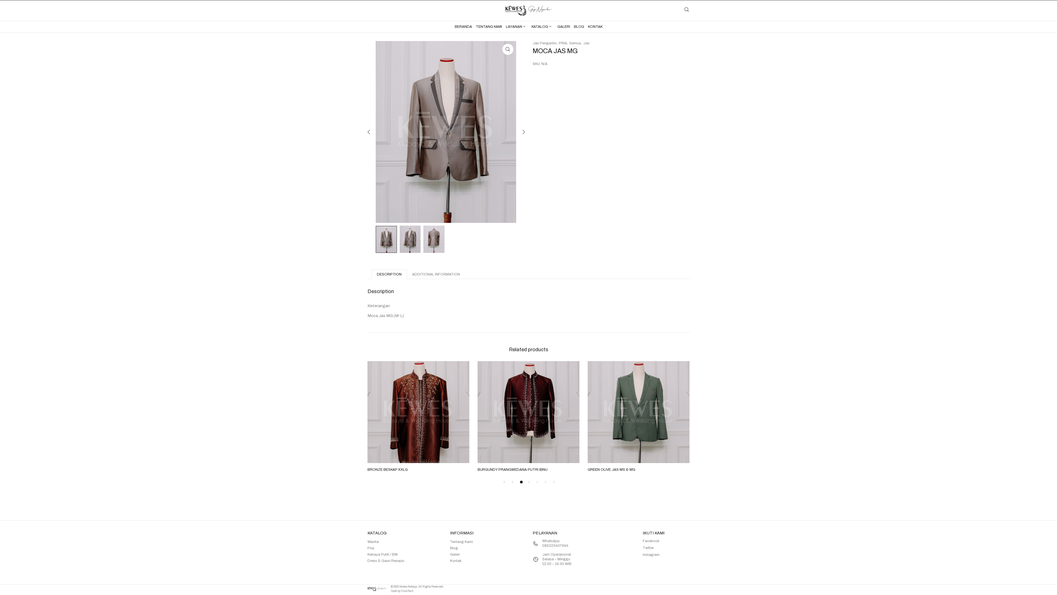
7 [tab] (554, 482)
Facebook (651, 541)
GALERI (563, 27)
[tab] (389, 274)
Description (389, 274)
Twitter (648, 548)
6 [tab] (545, 482)
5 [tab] (537, 482)
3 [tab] (521, 482)
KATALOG (540, 27)
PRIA (563, 43)
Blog (454, 548)
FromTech (407, 591)
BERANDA (463, 27)
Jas (586, 43)
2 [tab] (512, 482)
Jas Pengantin (545, 43)
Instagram (651, 555)
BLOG (579, 27)
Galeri (455, 554)
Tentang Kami (461, 542)
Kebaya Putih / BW (382, 554)
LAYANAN (514, 27)
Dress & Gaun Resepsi (385, 561)
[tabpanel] (418, 417)
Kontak (456, 561)
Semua (575, 43)
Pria (370, 548)
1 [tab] (504, 482)
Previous (369, 132)
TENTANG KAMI (489, 27)
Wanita (373, 542)
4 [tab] (529, 482)
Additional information (436, 274)
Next (523, 132)
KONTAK (595, 27)
